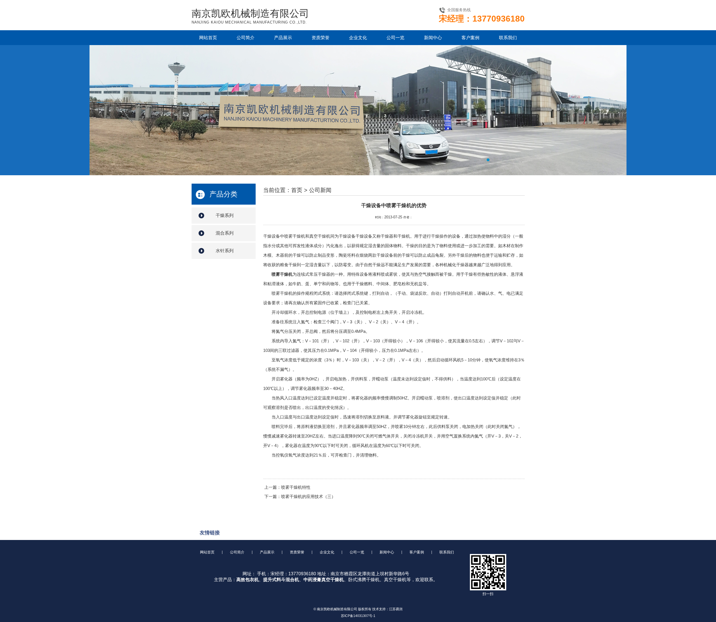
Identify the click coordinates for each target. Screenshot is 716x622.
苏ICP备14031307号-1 (358, 616)
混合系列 (225, 233)
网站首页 (208, 37)
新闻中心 (433, 37)
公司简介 (246, 37)
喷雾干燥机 (282, 274)
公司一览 (395, 37)
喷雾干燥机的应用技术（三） (308, 496)
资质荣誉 (320, 37)
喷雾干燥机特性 (295, 487)
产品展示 (283, 37)
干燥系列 (225, 215)
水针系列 (225, 250)
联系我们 (508, 37)
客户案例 (470, 37)
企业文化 (358, 37)
